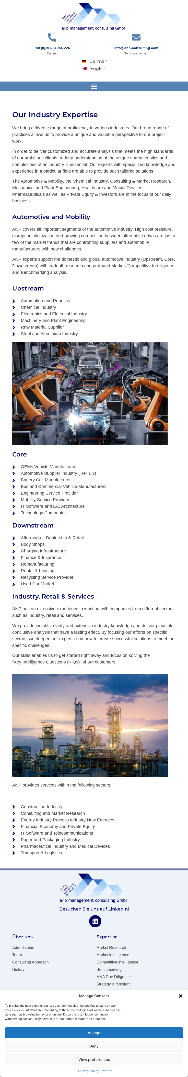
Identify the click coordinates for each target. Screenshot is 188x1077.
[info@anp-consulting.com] (136, 37)
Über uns (22, 937)
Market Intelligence (112, 955)
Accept (94, 1032)
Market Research (111, 947)
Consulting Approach (30, 962)
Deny (94, 1046)
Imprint (107, 1071)
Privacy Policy (88, 1071)
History (18, 969)
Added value (23, 947)
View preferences (94, 1059)
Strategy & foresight (113, 984)
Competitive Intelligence (117, 962)
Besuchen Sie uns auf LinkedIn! (94, 909)
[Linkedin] (95, 921)
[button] (180, 996)
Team (17, 955)
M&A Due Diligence (113, 977)
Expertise (107, 937)
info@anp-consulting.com (136, 48)
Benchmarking (109, 969)
